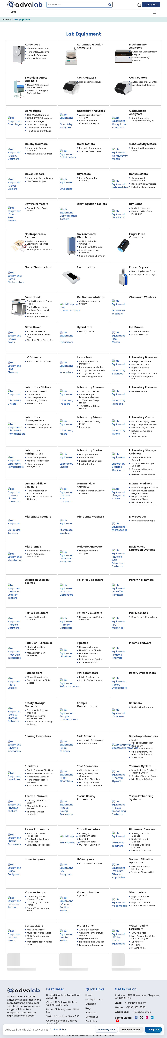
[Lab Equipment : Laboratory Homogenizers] (16, 428)
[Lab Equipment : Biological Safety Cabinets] (19, 89)
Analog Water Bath (89, 929)
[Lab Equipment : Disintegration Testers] (68, 214)
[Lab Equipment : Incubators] (66, 367)
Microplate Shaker (89, 454)
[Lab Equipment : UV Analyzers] (66, 869)
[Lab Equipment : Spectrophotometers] (125, 746)
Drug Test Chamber (89, 779)
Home (5, 19)
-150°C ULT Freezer (89, 391)
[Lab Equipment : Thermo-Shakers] (14, 806)
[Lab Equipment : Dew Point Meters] (14, 214)
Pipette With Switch (89, 662)
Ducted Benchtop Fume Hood (39, 302)
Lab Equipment (21, 19)
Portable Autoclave (37, 55)
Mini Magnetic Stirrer (142, 502)
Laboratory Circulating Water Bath (91, 946)
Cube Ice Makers (140, 331)
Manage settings (131, 1029)
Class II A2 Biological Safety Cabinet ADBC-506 (61, 1004)
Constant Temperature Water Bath (91, 934)
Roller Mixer (85, 427)
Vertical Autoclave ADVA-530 (62, 1016)
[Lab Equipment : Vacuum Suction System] (66, 904)
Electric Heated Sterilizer (40, 773)
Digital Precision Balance (144, 373)
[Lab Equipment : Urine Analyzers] (14, 869)
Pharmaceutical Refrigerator (35, 465)
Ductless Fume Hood (38, 310)
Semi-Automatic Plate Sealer (38, 681)
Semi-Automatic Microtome (36, 555)
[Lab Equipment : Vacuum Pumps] (14, 902)
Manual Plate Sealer (37, 677)
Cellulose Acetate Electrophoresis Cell (37, 242)
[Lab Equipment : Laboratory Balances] (118, 367)
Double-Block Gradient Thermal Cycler (143, 771)
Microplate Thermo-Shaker (37, 807)
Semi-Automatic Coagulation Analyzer (142, 119)
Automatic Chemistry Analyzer (90, 116)
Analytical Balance (141, 361)
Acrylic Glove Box (36, 331)
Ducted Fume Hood (37, 307)
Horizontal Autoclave (38, 51)
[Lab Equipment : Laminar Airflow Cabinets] (14, 495)
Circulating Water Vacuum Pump (36, 898)
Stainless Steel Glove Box (40, 340)
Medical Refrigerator (38, 460)
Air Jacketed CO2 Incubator (88, 362)
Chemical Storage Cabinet (141, 459)
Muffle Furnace (139, 391)
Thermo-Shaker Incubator (35, 813)
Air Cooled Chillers (37, 391)
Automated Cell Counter (144, 81)
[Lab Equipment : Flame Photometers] (16, 277)
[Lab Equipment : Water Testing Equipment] (118, 937)
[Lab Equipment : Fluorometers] (71, 277)
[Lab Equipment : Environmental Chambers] (71, 245)
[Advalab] (24, 4)
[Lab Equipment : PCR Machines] (118, 623)
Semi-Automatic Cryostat (88, 179)
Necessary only (106, 1029)
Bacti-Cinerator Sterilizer (40, 770)
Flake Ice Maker (139, 334)
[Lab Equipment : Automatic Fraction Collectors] (71, 56)
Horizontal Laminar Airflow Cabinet (37, 492)
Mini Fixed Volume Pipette (88, 655)
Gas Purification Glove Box (38, 336)
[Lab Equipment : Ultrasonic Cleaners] (118, 839)
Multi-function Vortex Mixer (38, 937)
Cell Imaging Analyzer (90, 81)
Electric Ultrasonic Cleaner (140, 846)
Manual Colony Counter (39, 153)
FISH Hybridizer (87, 331)
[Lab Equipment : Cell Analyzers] (71, 87)
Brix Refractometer (89, 677)
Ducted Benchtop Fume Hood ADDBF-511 (63, 997)
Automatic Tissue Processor (36, 835)
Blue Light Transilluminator (87, 835)
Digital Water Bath (88, 938)
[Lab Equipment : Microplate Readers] (14, 526)
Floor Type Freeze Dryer (143, 274)
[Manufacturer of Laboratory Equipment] (24, 990)
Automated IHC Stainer (39, 361)
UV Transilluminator (89, 844)
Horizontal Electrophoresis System (39, 248)
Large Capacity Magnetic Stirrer (139, 498)
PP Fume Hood (34, 313)
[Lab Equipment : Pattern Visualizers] (66, 623)
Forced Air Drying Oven (143, 421)
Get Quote (151, 4)
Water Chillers (34, 403)
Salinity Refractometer (91, 680)
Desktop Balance (140, 364)
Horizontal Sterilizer (37, 785)
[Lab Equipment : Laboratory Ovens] (118, 427)
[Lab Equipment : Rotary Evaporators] (119, 683)
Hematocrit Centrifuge (39, 127)
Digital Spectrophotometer (142, 741)
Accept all (153, 1029)
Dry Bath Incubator (141, 208)
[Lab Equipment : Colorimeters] (68, 154)
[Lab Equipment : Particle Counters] (14, 623)
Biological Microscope (143, 520)
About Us (90, 1012)
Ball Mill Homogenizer (38, 424)
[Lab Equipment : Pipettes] (66, 653)
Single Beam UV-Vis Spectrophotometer (142, 753)
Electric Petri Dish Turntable (36, 648)
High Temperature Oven (144, 424)
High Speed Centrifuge (39, 130)
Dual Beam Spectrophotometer (142, 747)
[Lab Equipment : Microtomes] (15, 556)
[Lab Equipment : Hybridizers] (66, 337)
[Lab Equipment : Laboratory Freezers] (66, 397)
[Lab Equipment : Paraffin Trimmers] (118, 589)
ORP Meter (137, 941)
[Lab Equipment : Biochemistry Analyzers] (123, 56)
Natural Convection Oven (141, 432)
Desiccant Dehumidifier (143, 183)
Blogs (88, 1008)
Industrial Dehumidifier (143, 187)
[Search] (109, 5)
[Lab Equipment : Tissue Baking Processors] (66, 807)
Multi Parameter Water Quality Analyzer (143, 937)
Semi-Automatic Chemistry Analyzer (89, 122)
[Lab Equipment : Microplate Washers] (66, 526)
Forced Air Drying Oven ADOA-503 (63, 1011)
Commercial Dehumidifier (138, 179)
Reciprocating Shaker (90, 460)
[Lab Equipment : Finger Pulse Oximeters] (123, 245)
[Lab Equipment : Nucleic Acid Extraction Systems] (118, 558)
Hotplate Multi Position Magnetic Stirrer (143, 492)
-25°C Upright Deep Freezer (89, 407)
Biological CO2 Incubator (92, 370)
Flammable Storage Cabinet (37, 711)
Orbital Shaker (86, 457)
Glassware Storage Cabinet (141, 470)
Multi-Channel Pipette (90, 659)
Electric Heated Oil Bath (91, 941)
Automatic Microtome (38, 550)
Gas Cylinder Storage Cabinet (142, 465)
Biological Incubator (89, 373)
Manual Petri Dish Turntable (36, 654)
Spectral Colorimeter (90, 151)
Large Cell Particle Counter (36, 618)
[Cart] (139, 5)
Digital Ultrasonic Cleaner (140, 840)
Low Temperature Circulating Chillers (37, 399)
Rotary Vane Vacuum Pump (38, 909)
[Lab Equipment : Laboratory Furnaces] (118, 397)
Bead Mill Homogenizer (39, 427)
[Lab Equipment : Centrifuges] (15, 120)
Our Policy (91, 1021)
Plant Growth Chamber (91, 247)
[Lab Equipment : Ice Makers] (118, 337)
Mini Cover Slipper (36, 181)
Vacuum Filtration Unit (142, 872)
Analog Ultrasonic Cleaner (140, 835)
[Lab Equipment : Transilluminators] (70, 839)
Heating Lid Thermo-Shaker (38, 801)
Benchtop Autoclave (38, 48)
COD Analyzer (138, 932)
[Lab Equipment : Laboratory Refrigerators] (16, 462)
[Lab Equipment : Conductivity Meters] (120, 154)
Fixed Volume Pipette (90, 650)
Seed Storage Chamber (92, 255)
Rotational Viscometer (143, 905)
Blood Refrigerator (37, 457)
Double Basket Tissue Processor (38, 840)
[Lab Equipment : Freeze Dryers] (123, 277)
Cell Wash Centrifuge (38, 115)
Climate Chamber (88, 770)
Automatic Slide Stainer (91, 740)
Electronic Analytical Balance (142, 378)
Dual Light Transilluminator (87, 840)
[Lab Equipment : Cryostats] (66, 184)
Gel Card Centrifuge (37, 124)
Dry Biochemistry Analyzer (140, 59)
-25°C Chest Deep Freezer (89, 401)
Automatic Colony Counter (36, 149)
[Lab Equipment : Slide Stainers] (66, 746)
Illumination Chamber (90, 785)
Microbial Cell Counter (143, 85)
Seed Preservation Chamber (89, 251)
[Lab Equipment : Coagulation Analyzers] (119, 122)
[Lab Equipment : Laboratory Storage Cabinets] (118, 462)
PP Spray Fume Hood (38, 316)
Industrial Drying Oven (142, 427)
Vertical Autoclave (36, 58)
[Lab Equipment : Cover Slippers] (14, 184)
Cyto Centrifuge (35, 121)
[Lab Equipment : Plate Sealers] (14, 683)
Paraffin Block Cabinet (143, 474)
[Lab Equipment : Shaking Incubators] (14, 746)
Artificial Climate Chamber (87, 242)
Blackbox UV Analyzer (90, 863)
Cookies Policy (58, 1029)
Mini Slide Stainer (88, 743)
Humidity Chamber (89, 782)
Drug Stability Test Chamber (88, 775)
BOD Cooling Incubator (91, 376)
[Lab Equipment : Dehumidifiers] (120, 184)
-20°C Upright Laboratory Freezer (89, 396)
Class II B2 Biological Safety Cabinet (37, 92)
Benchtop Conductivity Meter (143, 149)
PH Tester (136, 944)
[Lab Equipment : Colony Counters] (14, 154)
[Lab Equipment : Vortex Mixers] (14, 935)
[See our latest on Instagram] (147, 1017)
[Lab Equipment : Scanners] (118, 713)
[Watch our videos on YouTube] (117, 1021)
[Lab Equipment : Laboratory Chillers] (14, 397)
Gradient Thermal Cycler (144, 776)
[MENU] (154, 12)
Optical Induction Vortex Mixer (39, 943)
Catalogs (90, 1003)
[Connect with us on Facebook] (136, 1017)
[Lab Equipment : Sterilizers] (14, 776)
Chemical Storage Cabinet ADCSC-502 (61, 1022)
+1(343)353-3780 (135, 1007)
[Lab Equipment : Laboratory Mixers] (66, 427)
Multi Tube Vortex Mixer (39, 932)
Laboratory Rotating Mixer (89, 422)
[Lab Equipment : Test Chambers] (66, 776)
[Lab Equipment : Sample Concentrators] (69, 714)
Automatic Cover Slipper (40, 178)
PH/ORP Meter (138, 948)
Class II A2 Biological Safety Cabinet (38, 86)
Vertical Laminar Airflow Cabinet (39, 498)
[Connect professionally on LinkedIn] (152, 1017)
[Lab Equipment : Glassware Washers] (118, 307)
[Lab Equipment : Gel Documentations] (70, 307)
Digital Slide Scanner (142, 707)
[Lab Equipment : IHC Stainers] (14, 367)
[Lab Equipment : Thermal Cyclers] (118, 776)
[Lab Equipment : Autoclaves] (19, 54)
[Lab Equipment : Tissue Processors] (14, 839)
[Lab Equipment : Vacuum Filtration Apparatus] (118, 870)
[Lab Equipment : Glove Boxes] (14, 337)
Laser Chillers (34, 394)
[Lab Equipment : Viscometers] (120, 902)
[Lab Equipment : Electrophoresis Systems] (19, 245)
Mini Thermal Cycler (141, 779)
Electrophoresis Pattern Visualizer (91, 618)
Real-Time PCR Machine (144, 617)
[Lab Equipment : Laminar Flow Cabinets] (66, 495)
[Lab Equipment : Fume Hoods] (19, 307)
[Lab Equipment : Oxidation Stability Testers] (14, 591)
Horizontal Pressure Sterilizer (37, 781)
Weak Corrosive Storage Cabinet (40, 723)
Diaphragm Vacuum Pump (38, 903)
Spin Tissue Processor (38, 844)
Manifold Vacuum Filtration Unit (140, 868)
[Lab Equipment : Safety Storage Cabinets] (14, 714)
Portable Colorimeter (90, 148)
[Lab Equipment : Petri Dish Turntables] (14, 653)
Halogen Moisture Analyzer (88, 552)
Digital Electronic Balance (140, 369)
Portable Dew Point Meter (37, 209)
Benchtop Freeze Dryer (143, 271)
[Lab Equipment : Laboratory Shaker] (66, 460)
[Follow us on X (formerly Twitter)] (142, 1017)
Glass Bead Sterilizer (38, 776)
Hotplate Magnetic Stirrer (144, 487)
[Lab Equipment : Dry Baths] (118, 214)
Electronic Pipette (88, 647)
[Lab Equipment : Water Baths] (66, 935)
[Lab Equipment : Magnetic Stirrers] (118, 493)
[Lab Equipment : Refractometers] (70, 683)
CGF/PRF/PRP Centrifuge (40, 118)
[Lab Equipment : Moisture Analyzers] (66, 556)
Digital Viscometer (141, 902)
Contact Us (91, 1016)
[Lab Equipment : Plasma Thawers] (118, 653)
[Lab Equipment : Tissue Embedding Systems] (119, 807)
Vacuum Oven (139, 436)
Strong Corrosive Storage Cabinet (36, 717)
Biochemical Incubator (91, 367)
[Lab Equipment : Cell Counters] (123, 87)
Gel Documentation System (89, 302)
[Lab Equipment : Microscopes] (119, 526)
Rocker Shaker (87, 464)
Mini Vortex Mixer (36, 929)
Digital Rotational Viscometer (140, 898)
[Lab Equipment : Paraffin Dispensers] (66, 589)
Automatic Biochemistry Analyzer (144, 53)
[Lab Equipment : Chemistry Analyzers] (66, 120)
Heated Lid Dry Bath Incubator (141, 212)
